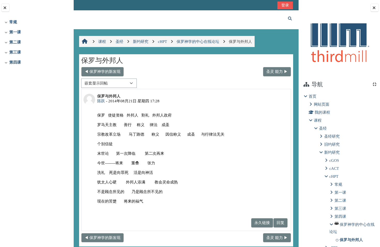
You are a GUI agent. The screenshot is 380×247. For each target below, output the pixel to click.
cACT (334, 168)
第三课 (15, 52)
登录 (285, 5)
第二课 (15, 42)
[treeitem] (37, 22)
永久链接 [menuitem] (262, 222)
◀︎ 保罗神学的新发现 (102, 71)
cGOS (334, 160)
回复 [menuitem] (280, 222)
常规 (13, 22)
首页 (312, 96)
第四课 (15, 62)
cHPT (333, 176)
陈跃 (101, 101)
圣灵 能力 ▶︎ (277, 71)
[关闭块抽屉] (374, 8)
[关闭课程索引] (5, 8)
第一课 (15, 32)
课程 (318, 120)
